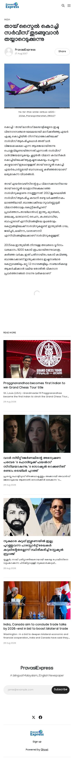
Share (62, 51)
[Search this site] (63, 5)
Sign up (37, 742)
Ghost (44, 750)
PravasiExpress (25, 50)
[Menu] (69, 5)
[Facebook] (40, 717)
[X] (33, 717)
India (7, 20)
